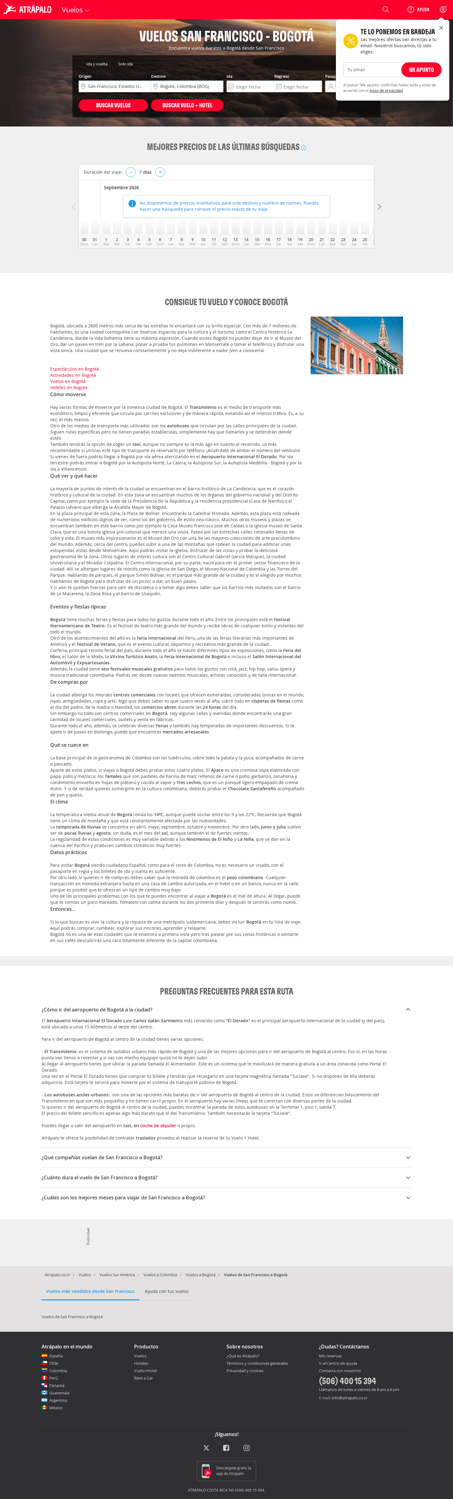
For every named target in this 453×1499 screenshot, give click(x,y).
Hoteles (141, 1363)
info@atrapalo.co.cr (349, 1398)
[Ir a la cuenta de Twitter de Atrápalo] (206, 1448)
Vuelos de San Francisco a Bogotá (72, 1316)
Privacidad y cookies (244, 1370)
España (56, 1356)
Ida (229, 76)
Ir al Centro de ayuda (338, 1363)
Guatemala (59, 1393)
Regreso (281, 76)
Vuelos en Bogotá (68, 381)
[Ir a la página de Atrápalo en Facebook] (226, 1448)
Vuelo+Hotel (145, 1370)
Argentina (58, 1400)
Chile (53, 1363)
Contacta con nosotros (340, 1370)
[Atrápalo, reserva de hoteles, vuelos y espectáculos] (28, 9)
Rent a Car (143, 1378)
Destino (158, 76)
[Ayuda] (418, 9)
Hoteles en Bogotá (69, 387)
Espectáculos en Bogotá (74, 369)
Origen (85, 76)
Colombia (58, 1370)
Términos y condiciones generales (257, 1363)
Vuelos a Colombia (160, 1274)
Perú (53, 1378)
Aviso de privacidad (386, 90)
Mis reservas (330, 1356)
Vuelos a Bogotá (200, 1274)
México (56, 1407)
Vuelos (85, 1274)
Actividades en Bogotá (73, 375)
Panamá (56, 1385)
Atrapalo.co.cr (57, 1274)
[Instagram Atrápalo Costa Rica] (247, 1448)
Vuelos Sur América (117, 1274)
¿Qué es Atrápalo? (242, 1356)
